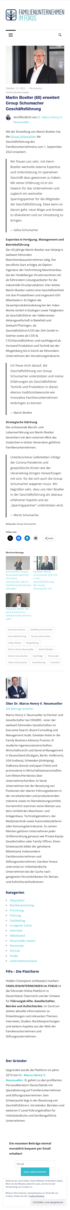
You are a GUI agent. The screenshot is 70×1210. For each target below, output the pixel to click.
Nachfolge (38, 655)
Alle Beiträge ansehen (19, 709)
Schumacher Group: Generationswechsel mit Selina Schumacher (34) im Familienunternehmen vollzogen (18, 580)
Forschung (17, 910)
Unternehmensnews (17, 92)
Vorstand (55, 662)
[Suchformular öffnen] (60, 34)
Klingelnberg (32, 642)
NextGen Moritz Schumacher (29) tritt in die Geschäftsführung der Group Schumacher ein (45, 580)
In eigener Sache (21, 925)
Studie (14, 956)
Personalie (35, 88)
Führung (15, 915)
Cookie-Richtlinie (36, 1196)
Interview (16, 930)
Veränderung (38, 662)
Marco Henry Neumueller (21, 649)
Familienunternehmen (41, 629)
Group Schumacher (23, 136)
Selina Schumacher (17, 662)
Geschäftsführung (17, 636)
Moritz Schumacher (18, 655)
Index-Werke (14, 642)
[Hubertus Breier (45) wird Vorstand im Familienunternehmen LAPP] (18, 600)
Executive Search (16, 629)
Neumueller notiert (23, 941)
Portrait (15, 951)
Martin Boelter (46, 649)
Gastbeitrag (17, 920)
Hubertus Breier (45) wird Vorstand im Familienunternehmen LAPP (18, 614)
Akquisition (17, 900)
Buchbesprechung (22, 905)
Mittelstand (17, 936)
